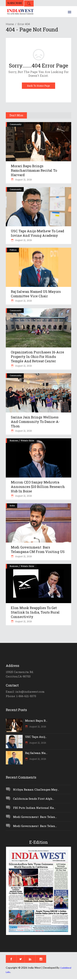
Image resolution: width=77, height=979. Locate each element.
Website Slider (27, 440)
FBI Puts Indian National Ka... (34, 808)
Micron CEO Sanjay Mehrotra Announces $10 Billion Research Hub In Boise (38, 486)
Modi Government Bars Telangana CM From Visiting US (38, 549)
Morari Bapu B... (36, 720)
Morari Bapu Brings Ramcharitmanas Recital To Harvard (34, 170)
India (12, 505)
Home (10, 24)
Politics (13, 249)
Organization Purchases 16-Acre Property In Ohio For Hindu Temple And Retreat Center (37, 356)
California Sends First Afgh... (33, 798)
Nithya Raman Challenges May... (36, 789)
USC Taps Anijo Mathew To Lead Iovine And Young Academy (37, 233)
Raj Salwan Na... (36, 753)
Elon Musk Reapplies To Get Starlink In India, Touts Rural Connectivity (35, 612)
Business (14, 440)
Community (15, 124)
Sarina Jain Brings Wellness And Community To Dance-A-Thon (35, 421)
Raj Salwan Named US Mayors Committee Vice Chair (36, 293)
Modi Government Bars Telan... (35, 817)
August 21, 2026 (23, 179)
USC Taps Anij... (36, 737)
